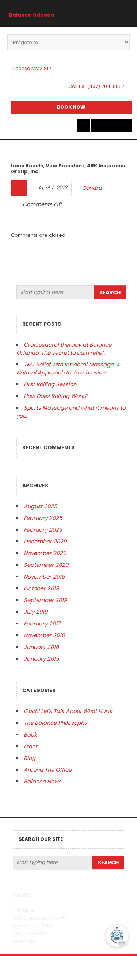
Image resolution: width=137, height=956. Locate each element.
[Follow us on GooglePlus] (111, 125)
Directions (25, 941)
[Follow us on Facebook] (97, 125)
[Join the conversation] (83, 125)
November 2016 (44, 635)
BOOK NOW (71, 107)
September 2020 (46, 565)
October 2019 (41, 588)
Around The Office (48, 770)
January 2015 (41, 658)
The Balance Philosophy (55, 723)
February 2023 (43, 530)
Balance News (42, 781)
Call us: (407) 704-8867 (96, 86)
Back (30, 734)
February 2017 (42, 623)
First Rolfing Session (50, 384)
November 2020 (45, 553)
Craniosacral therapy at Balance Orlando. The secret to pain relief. (63, 349)
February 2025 (43, 518)
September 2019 (45, 600)
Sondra (92, 188)
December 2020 (45, 541)
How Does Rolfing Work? (55, 396)
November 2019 (44, 576)
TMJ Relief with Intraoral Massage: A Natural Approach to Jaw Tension (68, 368)
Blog (29, 758)
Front (30, 746)
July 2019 (35, 612)
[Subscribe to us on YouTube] (125, 125)
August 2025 (40, 506)
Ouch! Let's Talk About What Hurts (68, 711)
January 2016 (41, 647)
